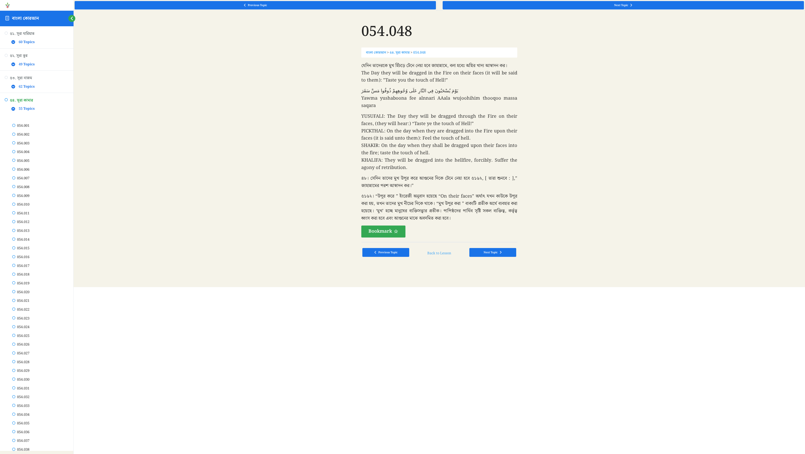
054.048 (419, 52)
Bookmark (380, 231)
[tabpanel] (439, 150)
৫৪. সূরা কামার (400, 52)
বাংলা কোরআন (25, 18)
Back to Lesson (439, 253)
